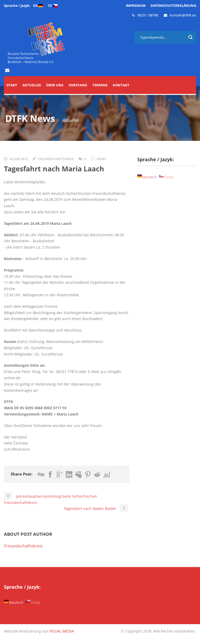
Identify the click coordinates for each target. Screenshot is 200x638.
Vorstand (77, 85)
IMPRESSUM (136, 5)
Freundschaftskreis (56, 159)
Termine (100, 85)
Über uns (54, 85)
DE (35, 5)
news (101, 159)
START (12, 85)
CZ (50, 5)
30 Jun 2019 (18, 159)
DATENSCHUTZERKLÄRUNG (173, 5)
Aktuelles (31, 85)
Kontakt (121, 85)
